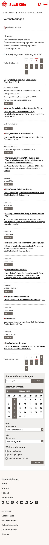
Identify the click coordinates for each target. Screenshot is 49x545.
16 (20, 408)
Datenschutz (8, 515)
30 (20, 416)
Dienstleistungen (10, 478)
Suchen (37, 381)
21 (9, 412)
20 (41, 408)
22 (14, 412)
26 (36, 412)
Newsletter (7, 497)
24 (25, 412)
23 (20, 412)
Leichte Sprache (9, 529)
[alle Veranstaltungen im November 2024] (41, 391)
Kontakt (6, 488)
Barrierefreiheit (9, 520)
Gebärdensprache (10, 525)
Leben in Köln (8, 12)
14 (9, 408)
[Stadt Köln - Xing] (17, 502)
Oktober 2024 (24, 391)
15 (14, 408)
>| (26, 72)
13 (41, 404)
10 (25, 404)
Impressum (7, 511)
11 (30, 404)
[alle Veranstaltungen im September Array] (7, 391)
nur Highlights (15, 455)
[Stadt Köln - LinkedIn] (21, 502)
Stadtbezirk (10, 425)
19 (36, 408)
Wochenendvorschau (18, 458)
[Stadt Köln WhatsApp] (31, 502)
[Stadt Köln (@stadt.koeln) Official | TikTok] (36, 502)
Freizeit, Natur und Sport (30, 12)
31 (25, 416)
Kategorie (10, 437)
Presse (5, 492)
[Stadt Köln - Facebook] (3, 502)
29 (14, 416)
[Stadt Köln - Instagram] (7, 502)
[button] (45, 4)
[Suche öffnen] (39, 4)
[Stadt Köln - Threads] (12, 502)
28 (9, 416)
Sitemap (5, 534)
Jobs (4, 483)
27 (41, 412)
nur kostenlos (14, 451)
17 (25, 408)
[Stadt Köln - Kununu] (26, 502)
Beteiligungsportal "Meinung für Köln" (24, 54)
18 (30, 408)
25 (30, 412)
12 (36, 404)
